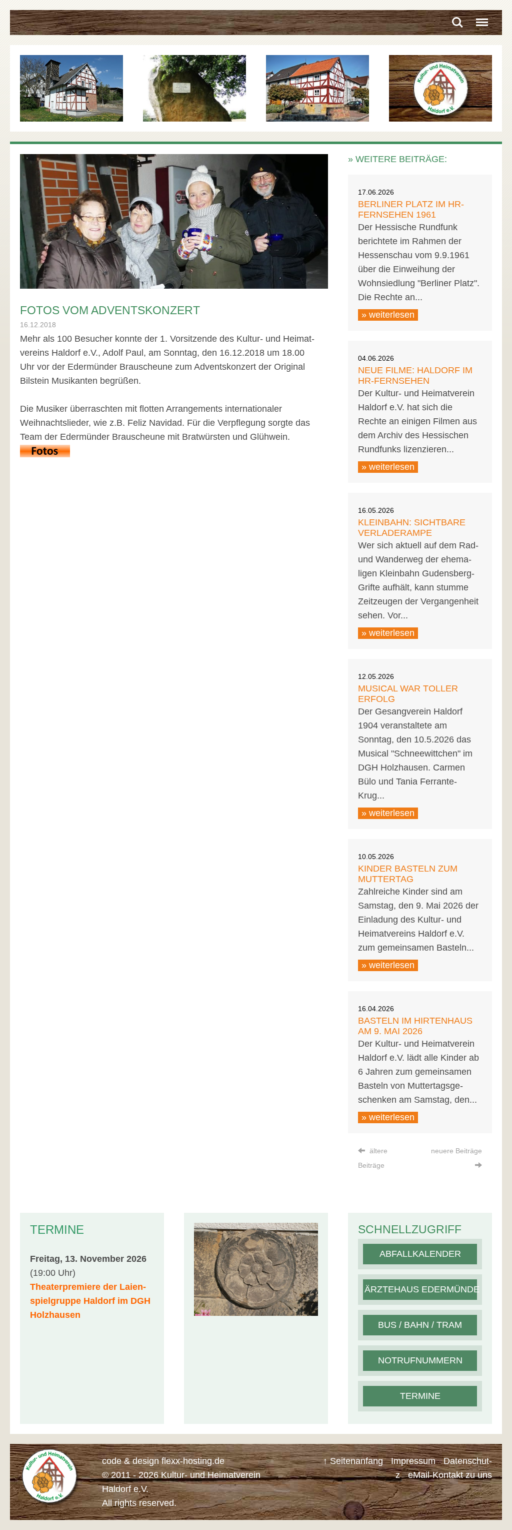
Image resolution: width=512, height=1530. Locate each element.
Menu (482, 19)
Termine (420, 1396)
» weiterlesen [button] (388, 315)
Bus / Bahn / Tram (420, 1325)
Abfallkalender (420, 1254)
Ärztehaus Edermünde (422, 1289)
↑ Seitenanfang (353, 1461)
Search (457, 19)
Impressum (413, 1461)
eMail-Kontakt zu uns (450, 1475)
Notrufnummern (420, 1360)
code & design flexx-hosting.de (163, 1461)
